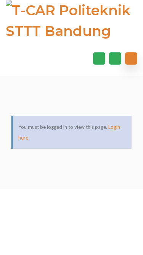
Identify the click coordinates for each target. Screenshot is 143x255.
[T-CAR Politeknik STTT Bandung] (71, 20)
